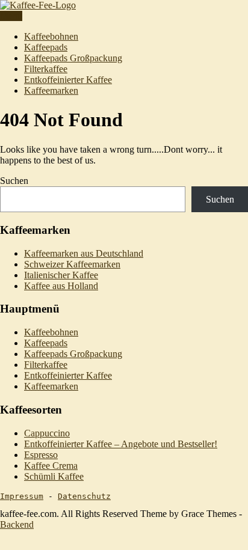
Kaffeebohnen (51, 36)
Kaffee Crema (51, 465)
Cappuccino (47, 433)
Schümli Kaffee (54, 476)
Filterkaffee (45, 69)
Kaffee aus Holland (61, 286)
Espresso (41, 455)
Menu (11, 16)
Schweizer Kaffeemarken (72, 264)
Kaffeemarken (51, 90)
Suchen (14, 181)
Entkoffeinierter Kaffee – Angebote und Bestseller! (120, 444)
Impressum (21, 496)
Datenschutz (84, 496)
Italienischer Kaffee (61, 275)
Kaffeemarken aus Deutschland (83, 253)
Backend (17, 524)
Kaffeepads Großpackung (73, 58)
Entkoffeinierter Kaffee (68, 80)
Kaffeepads (45, 47)
